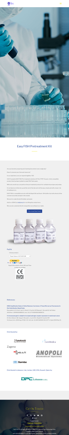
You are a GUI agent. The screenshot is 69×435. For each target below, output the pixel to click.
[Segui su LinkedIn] (34, 415)
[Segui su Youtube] (38, 415)
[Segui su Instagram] (41, 415)
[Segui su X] (30, 415)
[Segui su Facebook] (27, 415)
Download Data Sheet (34, 211)
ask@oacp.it (21, 202)
